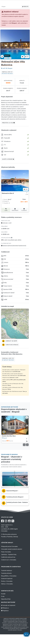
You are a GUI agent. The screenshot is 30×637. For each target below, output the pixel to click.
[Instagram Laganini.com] (6, 521)
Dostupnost (15, 210)
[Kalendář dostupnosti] (26, 441)
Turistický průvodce (6, 573)
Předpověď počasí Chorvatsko (9, 546)
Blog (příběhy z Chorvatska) (8, 576)
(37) (27, 56)
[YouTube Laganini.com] (9, 521)
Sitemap (15, 536)
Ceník (6, 210)
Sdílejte (25, 6)
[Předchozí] (4, 425)
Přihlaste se (5, 608)
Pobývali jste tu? (7, 72)
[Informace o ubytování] (26, 438)
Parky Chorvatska (6, 552)
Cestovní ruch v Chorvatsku (8, 559)
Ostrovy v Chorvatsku (7, 584)
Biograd (3, 6)
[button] (15, 324)
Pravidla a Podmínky (6, 536)
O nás (2, 596)
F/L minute (24, 210)
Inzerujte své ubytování (8, 605)
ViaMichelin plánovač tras (8, 557)
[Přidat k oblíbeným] (27, 417)
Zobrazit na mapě (11, 341)
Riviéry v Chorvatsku (6, 581)
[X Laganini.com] (13, 521)
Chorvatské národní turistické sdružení (11, 549)
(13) (26, 189)
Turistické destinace (6, 570)
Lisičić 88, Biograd (7, 68)
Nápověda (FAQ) (5, 599)
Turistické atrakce (11, 344)
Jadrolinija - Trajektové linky (8, 554)
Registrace (5, 610)
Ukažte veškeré (7, 159)
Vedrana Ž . (7, 55)
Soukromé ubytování (6, 578)
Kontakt (3, 593)
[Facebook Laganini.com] (2, 521)
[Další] (26, 425)
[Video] (22, 56)
